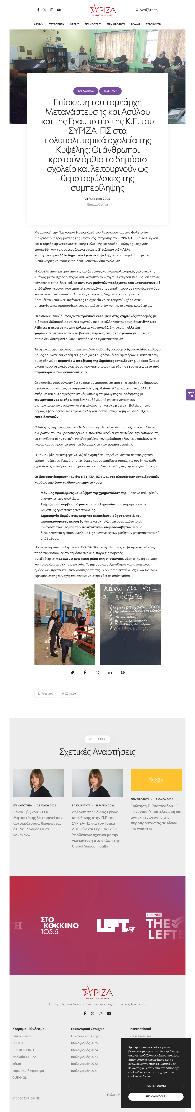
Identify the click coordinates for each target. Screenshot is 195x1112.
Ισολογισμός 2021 (84, 1071)
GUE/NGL (19, 1077)
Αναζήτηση (148, 10)
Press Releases (140, 1036)
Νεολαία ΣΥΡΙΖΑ (24, 1057)
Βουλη (135, 24)
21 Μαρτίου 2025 (97, 199)
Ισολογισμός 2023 (84, 1057)
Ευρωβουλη (153, 24)
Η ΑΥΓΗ (17, 1043)
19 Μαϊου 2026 (105, 806)
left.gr (16, 1064)
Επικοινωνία (21, 1036)
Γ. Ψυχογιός (45, 694)
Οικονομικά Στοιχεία (86, 1036)
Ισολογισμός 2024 (84, 1050)
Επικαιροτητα (115, 24)
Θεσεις (74, 24)
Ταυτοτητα (56, 24)
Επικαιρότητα (97, 204)
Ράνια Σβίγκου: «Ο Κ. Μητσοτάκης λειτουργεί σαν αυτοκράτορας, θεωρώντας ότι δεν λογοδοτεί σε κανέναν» (38, 824)
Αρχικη (38, 24)
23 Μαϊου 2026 (46, 806)
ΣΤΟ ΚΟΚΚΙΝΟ (23, 1050)
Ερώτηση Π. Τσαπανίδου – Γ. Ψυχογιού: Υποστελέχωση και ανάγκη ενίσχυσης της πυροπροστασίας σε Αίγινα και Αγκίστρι (156, 818)
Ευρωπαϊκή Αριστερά (28, 1071)
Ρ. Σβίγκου (69, 694)
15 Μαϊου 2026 (163, 799)
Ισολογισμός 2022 (84, 1064)
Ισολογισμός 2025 (84, 1043)
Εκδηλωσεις (93, 24)
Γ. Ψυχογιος (86, 91)
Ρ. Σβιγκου (110, 91)
